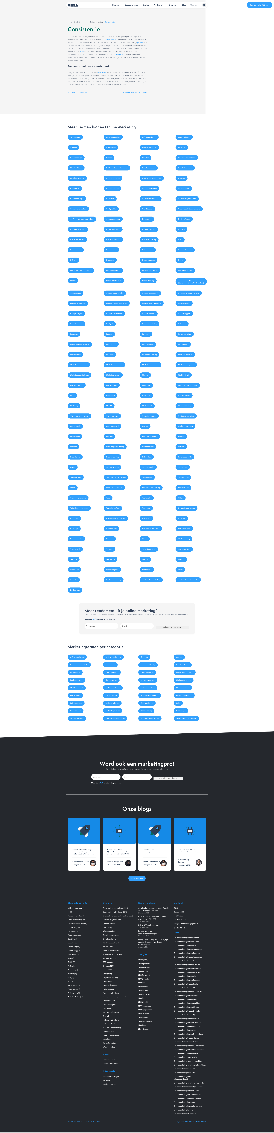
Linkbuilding (72, 950)
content (179, 657)
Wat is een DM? (184, 549)
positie (140, 42)
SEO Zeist (142, 1025)
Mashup (145, 375)
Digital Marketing (113, 229)
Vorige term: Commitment (78, 92)
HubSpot (109, 324)
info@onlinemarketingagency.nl (186, 923)
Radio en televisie (112, 703)
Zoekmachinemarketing (151, 580)
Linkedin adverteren (110, 1024)
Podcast (71, 966)
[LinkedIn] (174, 927)
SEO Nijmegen (144, 994)
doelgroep (120, 54)
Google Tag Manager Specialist (115, 997)
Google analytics (109, 1004)
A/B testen (107, 1008)
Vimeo (144, 539)
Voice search (73, 989)
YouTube (73, 580)
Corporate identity (148, 665)
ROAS (72, 467)
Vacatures (107, 1080)
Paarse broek (75, 426)
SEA (69, 977)
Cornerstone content (78, 209)
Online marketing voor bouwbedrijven (188, 1061)
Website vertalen (109, 1047)
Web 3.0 (73, 559)
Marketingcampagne (186, 365)
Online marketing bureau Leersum (187, 961)
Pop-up (145, 426)
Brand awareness (148, 168)
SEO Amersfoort (144, 967)
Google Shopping (110, 985)
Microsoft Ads (111, 385)
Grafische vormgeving (184, 672)
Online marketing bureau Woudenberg (188, 1049)
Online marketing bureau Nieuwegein (188, 1087)
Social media (72, 985)
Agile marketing (184, 137)
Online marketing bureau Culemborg (188, 1098)
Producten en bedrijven (150, 695)
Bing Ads (145, 158)
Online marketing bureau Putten (186, 1042)
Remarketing (75, 457)
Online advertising (148, 688)
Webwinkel (74, 569)
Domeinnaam (111, 250)
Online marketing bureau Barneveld (187, 968)
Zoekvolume (75, 590)
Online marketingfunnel (79, 416)
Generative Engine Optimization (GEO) (118, 916)
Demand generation (78, 229)
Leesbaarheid (75, 354)
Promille (181, 436)
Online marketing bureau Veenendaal (188, 949)
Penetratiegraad (112, 426)
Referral (181, 446)
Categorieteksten (113, 178)
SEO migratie (108, 962)
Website (181, 559)
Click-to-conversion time (151, 178)
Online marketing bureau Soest (185, 995)
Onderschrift (147, 406)
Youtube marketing (113, 580)
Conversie (110, 198)
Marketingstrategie (183, 680)
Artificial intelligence (113, 657)
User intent (146, 518)
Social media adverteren (112, 935)
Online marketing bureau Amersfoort (188, 972)
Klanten (146, 5)
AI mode (73, 147)
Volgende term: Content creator (135, 92)
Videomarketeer (184, 528)
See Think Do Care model (116, 477)
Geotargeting (75, 293)
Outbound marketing (186, 416)
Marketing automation (78, 365)
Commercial (75, 188)
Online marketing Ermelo (183, 1110)
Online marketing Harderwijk (185, 1114)
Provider (73, 446)
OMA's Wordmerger (111, 1063)
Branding (144, 657)
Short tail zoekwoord (114, 488)
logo (82, 51)
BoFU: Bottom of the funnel (116, 168)
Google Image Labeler (114, 293)
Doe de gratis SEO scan (260, 5)
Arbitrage (181, 147)
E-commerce (75, 672)
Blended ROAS (76, 168)
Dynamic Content (185, 250)
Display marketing (149, 239)
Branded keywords (185, 168)
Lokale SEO (107, 970)
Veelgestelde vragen (111, 1076)
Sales (178, 703)
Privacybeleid (201, 1121)
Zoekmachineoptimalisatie (188, 580)
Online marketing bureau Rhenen (186, 1053)
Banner (109, 158)
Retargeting (146, 457)
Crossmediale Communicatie (189, 209)
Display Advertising (110, 977)
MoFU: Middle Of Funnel (187, 385)
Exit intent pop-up (113, 270)
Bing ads (106, 1016)
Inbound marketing (149, 324)
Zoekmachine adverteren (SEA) (115, 912)
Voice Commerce (148, 549)
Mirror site (146, 385)
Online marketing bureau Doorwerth (188, 991)
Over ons (173, 5)
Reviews (71, 973)
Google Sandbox (148, 313)
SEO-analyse (147, 477)
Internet (109, 334)
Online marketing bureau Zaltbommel (188, 1106)
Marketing (72, 954)
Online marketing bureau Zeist (185, 999)
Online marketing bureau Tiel (185, 1030)
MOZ (72, 395)
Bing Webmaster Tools (186, 158)
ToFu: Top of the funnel (79, 508)
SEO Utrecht (143, 1002)
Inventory (146, 334)
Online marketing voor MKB (184, 1072)
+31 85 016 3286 (180, 920)
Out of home (75, 695)
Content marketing (149, 188)
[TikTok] (185, 927)
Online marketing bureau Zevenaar (187, 953)
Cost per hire (111, 209)
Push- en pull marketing (115, 446)
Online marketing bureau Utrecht (186, 1018)
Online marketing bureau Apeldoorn (187, 1003)
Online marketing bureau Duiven (186, 941)
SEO (69, 981)
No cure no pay (184, 395)
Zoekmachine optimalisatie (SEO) (115, 908)
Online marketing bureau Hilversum (187, 1022)
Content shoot (183, 188)
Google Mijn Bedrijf (77, 303)
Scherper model (148, 467)
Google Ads (107, 981)
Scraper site (182, 467)
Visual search (75, 549)
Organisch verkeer (149, 416)
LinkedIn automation (111, 1035)
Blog (184, 5)
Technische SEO (109, 958)
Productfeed (75, 436)
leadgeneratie (110, 39)
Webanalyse (181, 711)
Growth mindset (76, 324)
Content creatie (109, 923)
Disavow (181, 229)
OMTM (109, 406)
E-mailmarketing (148, 260)
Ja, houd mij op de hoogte (172, 627)
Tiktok (180, 498)
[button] (204, 5)
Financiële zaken (147, 672)
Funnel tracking (148, 280)
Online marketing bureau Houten (186, 1090)
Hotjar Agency (108, 989)
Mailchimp (107, 1039)
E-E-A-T (73, 260)
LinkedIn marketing (149, 354)
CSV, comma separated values (81, 219)
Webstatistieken (74, 997)
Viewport (109, 539)
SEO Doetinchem (145, 1021)
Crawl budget (147, 209)
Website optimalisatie (111, 950)
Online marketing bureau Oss (185, 1102)
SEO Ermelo (143, 986)
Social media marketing (151, 488)
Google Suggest (184, 313)
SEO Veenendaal (144, 1006)
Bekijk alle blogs (137, 878)
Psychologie (72, 970)
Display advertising (77, 239)
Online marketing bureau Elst (185, 976)
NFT (69, 958)
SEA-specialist (75, 477)
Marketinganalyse (148, 680)
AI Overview (111, 147)
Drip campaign (147, 250)
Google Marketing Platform (188, 293)
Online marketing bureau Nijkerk (186, 1007)
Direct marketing (182, 665)
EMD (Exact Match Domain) (80, 270)
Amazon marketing (75, 916)
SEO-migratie (183, 477)
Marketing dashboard (114, 365)
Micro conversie (76, 385)
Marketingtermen (81, 22)
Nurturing (74, 406)
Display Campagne (113, 239)
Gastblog (71, 939)
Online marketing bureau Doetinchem (188, 1034)
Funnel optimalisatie (114, 280)
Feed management (185, 270)
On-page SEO (108, 966)
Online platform (112, 416)
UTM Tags (74, 528)
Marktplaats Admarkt (111, 943)
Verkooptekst (111, 528)
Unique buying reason (186, 508)
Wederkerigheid (112, 569)
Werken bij (158, 5)
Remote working (112, 457)
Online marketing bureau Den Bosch (188, 1026)
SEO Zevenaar (143, 1013)
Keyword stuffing (184, 334)
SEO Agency (143, 959)
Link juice (109, 354)
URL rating (74, 518)
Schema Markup (112, 467)
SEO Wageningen (145, 1010)
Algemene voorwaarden (185, 1121)
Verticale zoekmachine (151, 528)
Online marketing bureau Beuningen (187, 1094)
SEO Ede (141, 983)
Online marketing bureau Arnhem (186, 937)
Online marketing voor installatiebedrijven (190, 1065)
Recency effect (148, 446)
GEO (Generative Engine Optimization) (191, 281)
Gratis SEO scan (109, 1060)
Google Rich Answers (114, 313)
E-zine (180, 260)
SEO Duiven (143, 1017)
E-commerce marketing (112, 1027)
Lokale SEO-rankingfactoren (149, 925)
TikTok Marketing (109, 946)
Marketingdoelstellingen (79, 375)
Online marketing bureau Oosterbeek (188, 988)
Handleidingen (73, 946)
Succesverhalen (131, 5)
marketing (102, 72)
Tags (108, 498)
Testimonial (146, 498)
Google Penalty (184, 303)
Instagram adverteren (111, 1020)
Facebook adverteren (111, 993)
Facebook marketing (150, 270)
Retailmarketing (147, 703)
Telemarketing (146, 711)
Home (70, 22)
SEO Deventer (143, 979)
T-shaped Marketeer (78, 498)
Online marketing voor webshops (186, 1057)
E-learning (110, 260)
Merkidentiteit (183, 375)
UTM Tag (181, 518)
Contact (193, 5)
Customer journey (113, 219)
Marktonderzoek (76, 688)
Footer (73, 280)
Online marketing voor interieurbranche (189, 1083)
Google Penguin (76, 313)
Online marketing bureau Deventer (187, 1011)
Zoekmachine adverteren (115, 718)
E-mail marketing (74, 935)
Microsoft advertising (111, 1012)
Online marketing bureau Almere (186, 1038)
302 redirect (75, 137)
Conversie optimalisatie (187, 198)
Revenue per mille (185, 457)
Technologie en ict (113, 711)
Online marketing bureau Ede (185, 945)
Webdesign (110, 559)
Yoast (180, 569)
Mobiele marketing (113, 688)
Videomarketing (76, 539)
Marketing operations (150, 365)
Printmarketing (111, 695)
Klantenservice (111, 680)
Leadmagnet (183, 344)
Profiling (109, 436)
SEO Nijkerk (143, 990)
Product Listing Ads (185, 426)
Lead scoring (111, 344)
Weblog (145, 559)
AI (68, 912)
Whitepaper (146, 569)
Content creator (112, 188)
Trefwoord (146, 508)
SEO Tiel (141, 998)
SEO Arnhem (143, 971)
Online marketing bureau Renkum (187, 984)
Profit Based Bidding (150, 436)
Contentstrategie (76, 198)
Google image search (150, 293)
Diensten (115, 5)
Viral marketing (184, 539)
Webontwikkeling (76, 718)
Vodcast (109, 549)
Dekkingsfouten (184, 219)
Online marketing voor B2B (184, 1069)
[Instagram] (178, 927)
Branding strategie (77, 178)
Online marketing (96, 22)
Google (71, 943)
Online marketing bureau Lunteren (187, 964)
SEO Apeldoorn (144, 963)
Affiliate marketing (75, 908)
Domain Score (75, 250)
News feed (146, 395)
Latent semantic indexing (79, 344)
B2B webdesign (76, 158)
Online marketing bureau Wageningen (188, 957)
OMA (70, 962)
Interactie (74, 334)
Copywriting (110, 665)
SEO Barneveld (144, 975)
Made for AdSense (185, 354)
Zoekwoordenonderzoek (112, 954)
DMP (180, 239)
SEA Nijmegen (144, 1029)
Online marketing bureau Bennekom (188, 980)
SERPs (72, 488)
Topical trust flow (112, 508)
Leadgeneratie (147, 344)
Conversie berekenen (150, 198)
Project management (184, 695)
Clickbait (181, 178)
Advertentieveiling (113, 137)
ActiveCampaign (109, 1043)
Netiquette (110, 395)
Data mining (146, 219)
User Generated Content (115, 518)
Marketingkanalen (113, 375)
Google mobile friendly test (116, 303)
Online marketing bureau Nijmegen (187, 1015)
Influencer (182, 324)
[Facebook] (181, 927)
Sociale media (183, 488)
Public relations (76, 703)
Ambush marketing (149, 147)
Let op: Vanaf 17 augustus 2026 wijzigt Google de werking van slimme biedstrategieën (153, 942)
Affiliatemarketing (149, 137)
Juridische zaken (76, 680)
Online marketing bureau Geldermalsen (189, 1045)
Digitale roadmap (148, 229)
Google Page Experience (151, 303)
